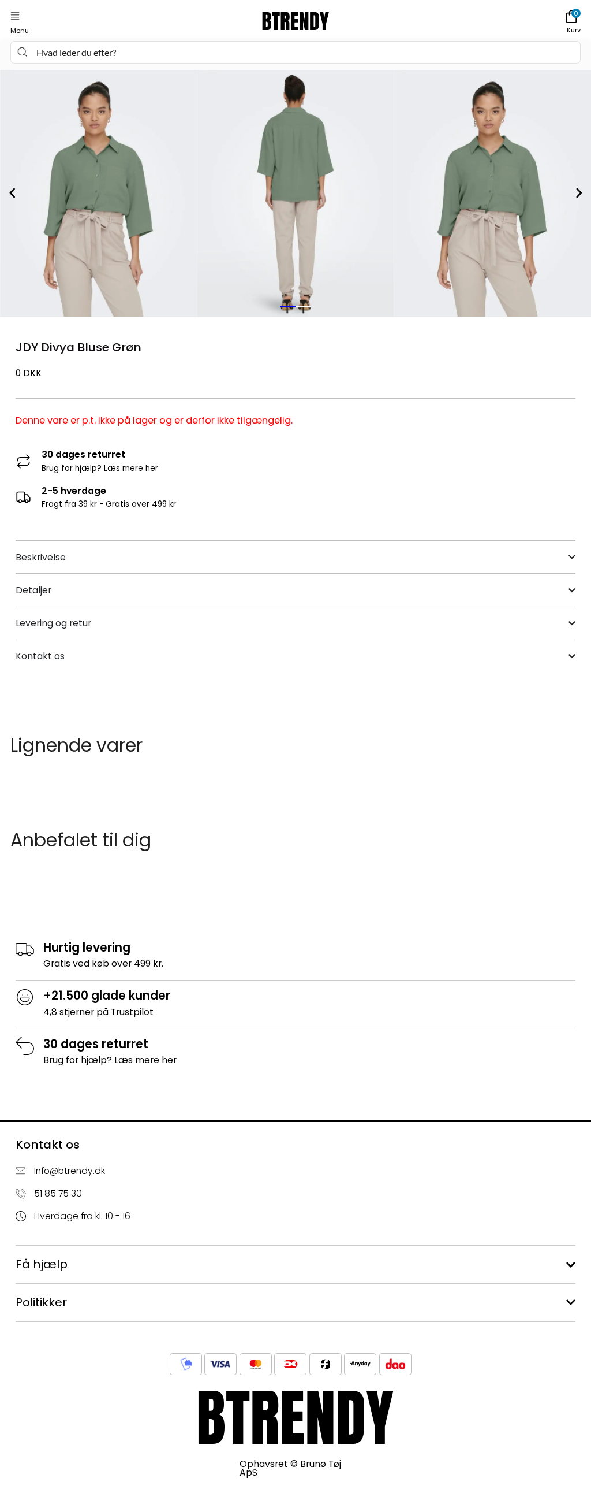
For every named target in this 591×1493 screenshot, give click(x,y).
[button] (15, 16)
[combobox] (295, 52)
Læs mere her (131, 468)
